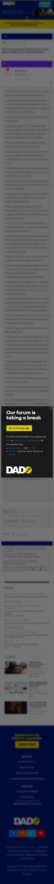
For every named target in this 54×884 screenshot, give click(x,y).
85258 (12, 454)
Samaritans (15, 448)
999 (8, 441)
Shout (12, 451)
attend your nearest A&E (27, 441)
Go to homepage (19, 428)
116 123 (31, 448)
